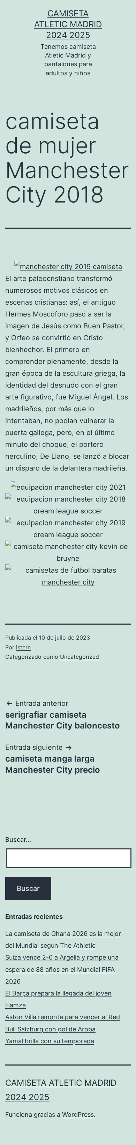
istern (23, 647)
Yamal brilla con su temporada (49, 1041)
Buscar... (18, 839)
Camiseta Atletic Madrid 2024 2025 (68, 24)
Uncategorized (79, 656)
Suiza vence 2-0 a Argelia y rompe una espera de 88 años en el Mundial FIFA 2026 (62, 969)
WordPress (78, 1114)
